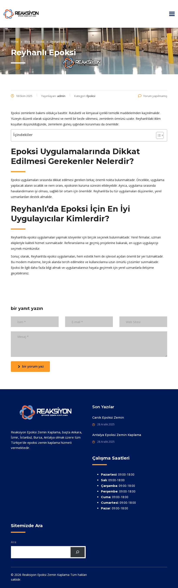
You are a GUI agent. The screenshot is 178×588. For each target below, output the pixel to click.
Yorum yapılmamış (155, 96)
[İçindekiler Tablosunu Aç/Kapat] (158, 135)
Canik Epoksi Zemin (108, 418)
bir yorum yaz (33, 366)
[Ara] (78, 552)
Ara (13, 542)
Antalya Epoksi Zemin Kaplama (116, 435)
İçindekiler (23, 134)
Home (14, 42)
